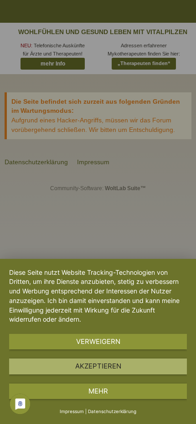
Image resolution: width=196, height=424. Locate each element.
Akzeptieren (98, 366)
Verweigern (98, 341)
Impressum (72, 411)
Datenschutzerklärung (112, 411)
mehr (98, 391)
